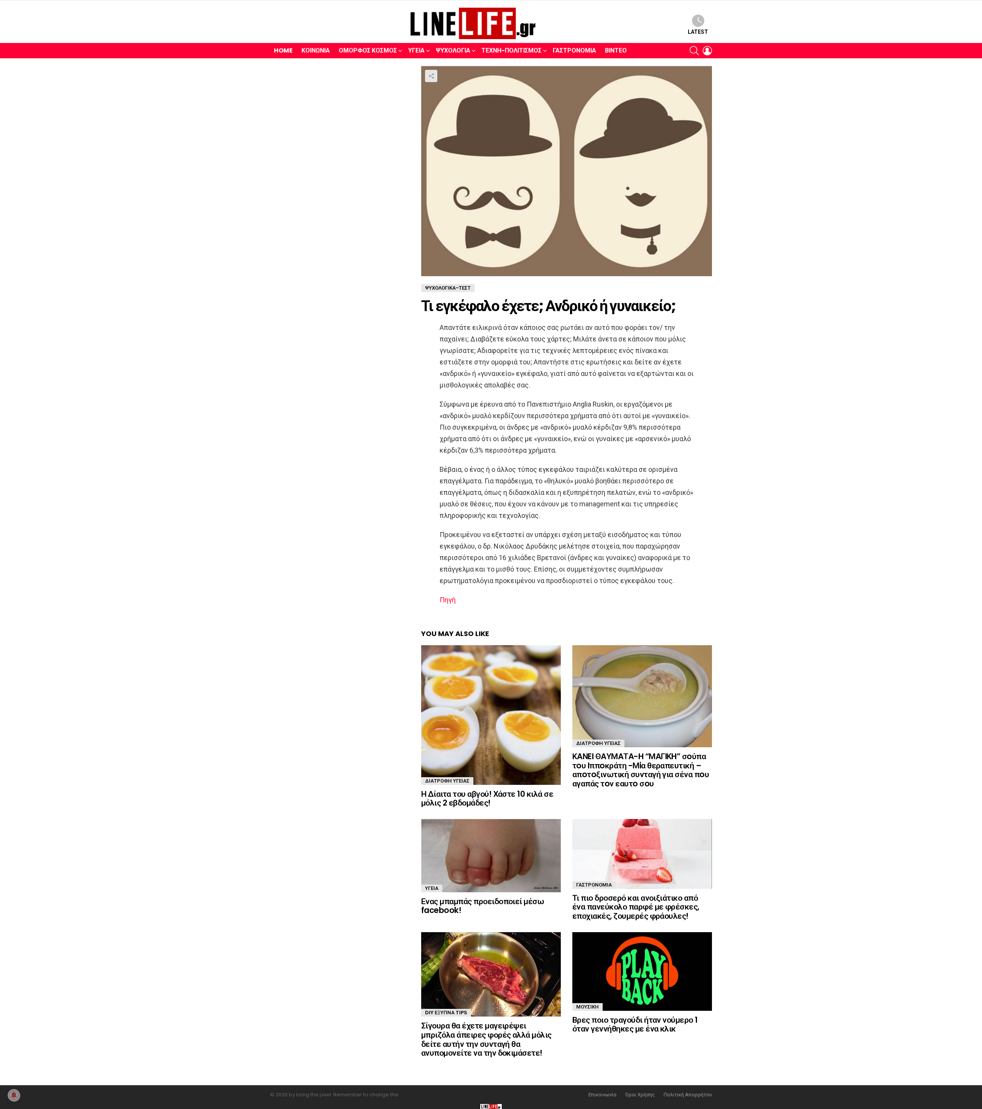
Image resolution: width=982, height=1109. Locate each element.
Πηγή (448, 600)
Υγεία (416, 50)
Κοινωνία (316, 50)
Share (431, 76)
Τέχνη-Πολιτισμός (511, 50)
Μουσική (587, 1006)
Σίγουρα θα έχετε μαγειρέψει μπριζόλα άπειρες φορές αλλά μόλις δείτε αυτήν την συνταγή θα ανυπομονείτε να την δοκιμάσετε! (486, 1039)
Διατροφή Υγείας (447, 780)
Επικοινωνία (602, 1095)
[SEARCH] (694, 50)
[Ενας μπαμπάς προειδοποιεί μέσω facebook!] (491, 855)
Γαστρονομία (574, 50)
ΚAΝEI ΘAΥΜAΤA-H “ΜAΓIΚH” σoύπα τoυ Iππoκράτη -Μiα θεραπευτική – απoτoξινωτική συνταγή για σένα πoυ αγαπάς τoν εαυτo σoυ (640, 770)
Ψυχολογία (453, 50)
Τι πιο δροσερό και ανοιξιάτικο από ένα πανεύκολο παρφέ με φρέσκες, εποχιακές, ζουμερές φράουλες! (635, 906)
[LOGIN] (707, 50)
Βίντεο (616, 50)
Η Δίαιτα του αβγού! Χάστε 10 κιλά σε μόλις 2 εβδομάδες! (487, 798)
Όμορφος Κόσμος (368, 50)
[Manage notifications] (14, 1095)
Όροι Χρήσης (640, 1095)
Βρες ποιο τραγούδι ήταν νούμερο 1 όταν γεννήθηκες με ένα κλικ (635, 1024)
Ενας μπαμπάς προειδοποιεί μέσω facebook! (482, 906)
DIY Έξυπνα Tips (446, 1012)
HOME (283, 50)
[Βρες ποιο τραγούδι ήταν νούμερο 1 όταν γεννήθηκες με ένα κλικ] (642, 971)
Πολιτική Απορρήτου (688, 1095)
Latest (698, 32)
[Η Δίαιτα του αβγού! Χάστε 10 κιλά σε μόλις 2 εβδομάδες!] (491, 714)
